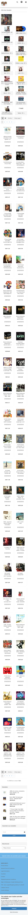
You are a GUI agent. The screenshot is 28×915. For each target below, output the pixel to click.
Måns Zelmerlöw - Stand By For (7, 317)
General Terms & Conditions (8, 868)
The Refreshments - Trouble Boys (20, 137)
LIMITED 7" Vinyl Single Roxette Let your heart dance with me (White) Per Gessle (20, 755)
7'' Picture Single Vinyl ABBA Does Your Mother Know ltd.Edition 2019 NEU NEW (20, 189)
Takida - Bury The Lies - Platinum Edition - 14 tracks (20, 549)
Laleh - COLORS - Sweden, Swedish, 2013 (7, 626)
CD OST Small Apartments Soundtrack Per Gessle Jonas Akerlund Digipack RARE (20, 266)
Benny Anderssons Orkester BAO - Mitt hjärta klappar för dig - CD (7, 292)
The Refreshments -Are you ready (7, 163)
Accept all (14, 908)
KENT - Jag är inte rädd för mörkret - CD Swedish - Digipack (7, 523)
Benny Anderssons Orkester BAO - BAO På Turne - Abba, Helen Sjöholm (20, 318)
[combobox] (10, 118)
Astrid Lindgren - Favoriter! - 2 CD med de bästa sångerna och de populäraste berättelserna (7, 652)
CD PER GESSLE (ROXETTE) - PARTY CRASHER (7, 421)
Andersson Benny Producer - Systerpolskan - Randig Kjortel (20, 369)
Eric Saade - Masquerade (20, 574)
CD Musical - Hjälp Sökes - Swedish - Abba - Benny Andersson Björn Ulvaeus (7, 729)
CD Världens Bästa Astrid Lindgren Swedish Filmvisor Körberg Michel (20, 729)
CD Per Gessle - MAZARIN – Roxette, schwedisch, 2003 (7, 498)
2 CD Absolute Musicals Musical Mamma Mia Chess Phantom (20, 703)
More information (14, 912)
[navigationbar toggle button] (26, 2)
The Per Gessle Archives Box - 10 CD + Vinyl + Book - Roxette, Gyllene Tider (20, 446)
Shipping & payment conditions (8, 879)
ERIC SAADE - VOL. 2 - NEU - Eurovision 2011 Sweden (7, 600)
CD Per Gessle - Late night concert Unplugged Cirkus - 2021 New (20, 241)
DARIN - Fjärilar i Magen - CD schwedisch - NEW (20, 498)
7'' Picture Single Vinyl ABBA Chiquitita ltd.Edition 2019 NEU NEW (20, 215)
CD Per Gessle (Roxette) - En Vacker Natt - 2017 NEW (20, 421)
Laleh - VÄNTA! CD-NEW (20, 676)
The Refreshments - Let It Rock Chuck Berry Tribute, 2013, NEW (20, 292)
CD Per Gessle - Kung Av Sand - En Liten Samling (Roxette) (20, 472)
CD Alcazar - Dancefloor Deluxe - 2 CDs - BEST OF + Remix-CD (20, 343)
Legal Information (5, 871)
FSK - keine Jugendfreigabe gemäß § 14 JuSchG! (12, 885)
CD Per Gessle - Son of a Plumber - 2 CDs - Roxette (7, 446)
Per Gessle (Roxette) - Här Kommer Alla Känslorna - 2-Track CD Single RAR (7, 472)
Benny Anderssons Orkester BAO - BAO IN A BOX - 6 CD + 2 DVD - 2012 (7, 343)
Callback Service (5, 887)
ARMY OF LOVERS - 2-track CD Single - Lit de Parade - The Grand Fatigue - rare (7, 369)
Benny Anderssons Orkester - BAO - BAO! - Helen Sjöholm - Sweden (20, 626)
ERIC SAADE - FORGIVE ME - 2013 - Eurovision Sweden (7, 575)
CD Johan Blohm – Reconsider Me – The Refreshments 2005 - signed (7, 266)
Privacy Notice (5, 905)
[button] (2, 118)
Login (14, 835)
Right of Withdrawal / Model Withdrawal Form (12, 882)
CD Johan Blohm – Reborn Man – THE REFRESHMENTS (20, 164)
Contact (3, 876)
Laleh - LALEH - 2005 (20, 522)
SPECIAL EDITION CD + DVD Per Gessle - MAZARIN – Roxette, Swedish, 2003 (20, 600)
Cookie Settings (5, 890)
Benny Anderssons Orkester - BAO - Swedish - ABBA (20, 395)
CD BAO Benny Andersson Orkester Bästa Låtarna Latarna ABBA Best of (7, 677)
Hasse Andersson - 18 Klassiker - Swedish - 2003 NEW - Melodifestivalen (7, 703)
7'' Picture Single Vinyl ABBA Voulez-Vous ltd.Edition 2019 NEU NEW (7, 215)
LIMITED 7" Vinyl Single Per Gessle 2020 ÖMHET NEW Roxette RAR (7, 755)
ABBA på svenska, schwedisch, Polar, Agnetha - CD (7, 138)
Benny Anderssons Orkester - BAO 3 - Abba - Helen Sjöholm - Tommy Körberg (7, 395)
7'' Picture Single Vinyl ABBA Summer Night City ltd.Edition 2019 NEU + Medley (7, 241)
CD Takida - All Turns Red (7, 548)
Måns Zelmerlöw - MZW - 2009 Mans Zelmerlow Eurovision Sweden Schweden (20, 652)
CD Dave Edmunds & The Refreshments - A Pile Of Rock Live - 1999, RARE (7, 189)
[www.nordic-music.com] (3, 3)
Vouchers (3, 874)
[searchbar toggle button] (17, 2)
